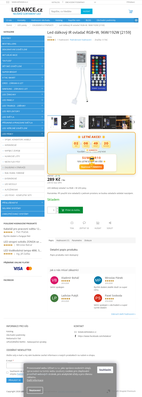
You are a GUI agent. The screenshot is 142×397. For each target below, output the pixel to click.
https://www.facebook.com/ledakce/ (93, 336)
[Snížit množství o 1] (56, 211)
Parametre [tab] (76, 240)
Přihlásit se (14, 380)
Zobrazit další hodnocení (121, 314)
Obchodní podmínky (74, 2)
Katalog (55, 2)
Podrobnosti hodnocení (80, 39)
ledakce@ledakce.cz (86, 332)
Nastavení (35, 390)
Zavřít (61, 220)
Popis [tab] (50, 240)
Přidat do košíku (71, 210)
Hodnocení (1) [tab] (61, 240)
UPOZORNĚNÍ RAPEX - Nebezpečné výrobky (25, 342)
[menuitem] (8, 20)
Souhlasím (105, 369)
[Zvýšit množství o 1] (56, 208)
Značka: (100, 39)
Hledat (85, 11)
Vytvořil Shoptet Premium (123, 391)
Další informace (35, 380)
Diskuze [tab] (87, 240)
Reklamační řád (12, 338)
